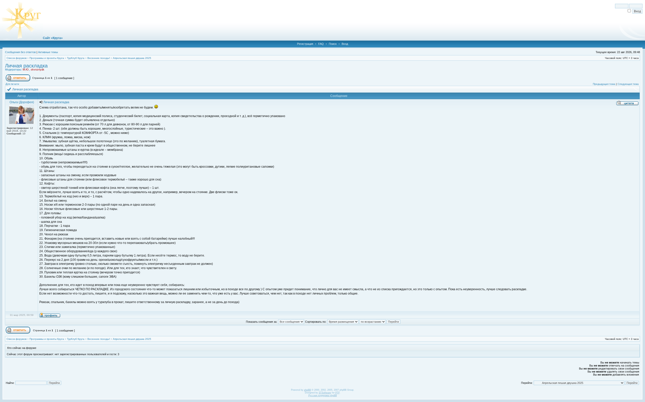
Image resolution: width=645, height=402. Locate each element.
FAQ (321, 43)
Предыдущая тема (604, 84)
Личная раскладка (26, 65)
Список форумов (16, 58)
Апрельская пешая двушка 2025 (132, 58)
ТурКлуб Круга (75, 58)
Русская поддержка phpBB (322, 395)
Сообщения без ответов (20, 52)
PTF (337, 392)
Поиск (333, 43)
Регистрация (305, 43)
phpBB (307, 390)
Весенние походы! (98, 58)
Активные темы (48, 52)
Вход (345, 43)
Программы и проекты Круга (46, 58)
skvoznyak (37, 69)
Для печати (12, 84)
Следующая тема (628, 84)
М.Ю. (26, 69)
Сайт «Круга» (53, 38)
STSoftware (325, 392)
